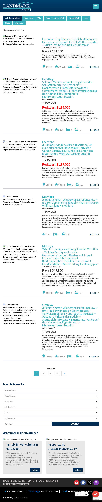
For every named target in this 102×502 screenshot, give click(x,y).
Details (35, 470)
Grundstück (74, 18)
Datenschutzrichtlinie (18, 480)
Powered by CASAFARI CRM (15, 498)
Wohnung (19, 22)
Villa (39, 18)
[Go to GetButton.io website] (95, 499)
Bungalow (28, 18)
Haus (86, 18)
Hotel (7, 22)
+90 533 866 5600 (49, 491)
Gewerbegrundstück (55, 18)
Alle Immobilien (12, 18)
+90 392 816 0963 (15, 491)
